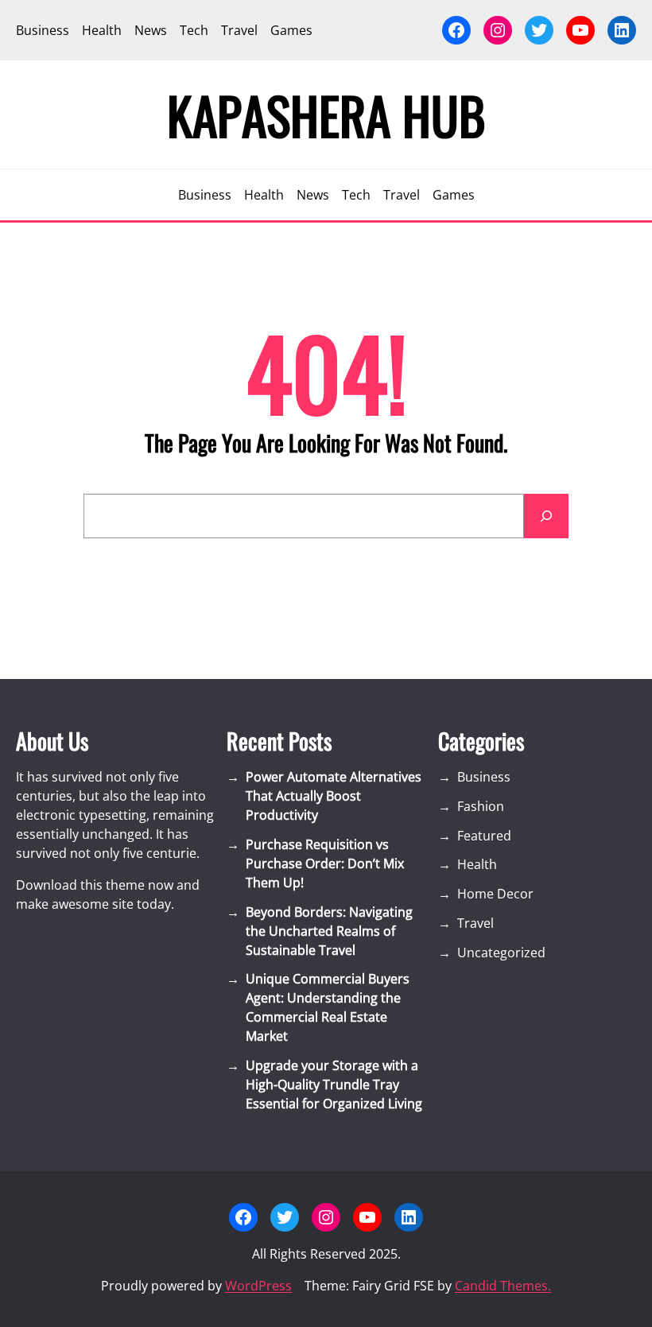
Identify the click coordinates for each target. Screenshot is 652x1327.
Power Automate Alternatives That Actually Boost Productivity (333, 796)
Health (477, 864)
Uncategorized (501, 952)
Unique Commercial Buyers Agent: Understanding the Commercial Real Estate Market (327, 1007)
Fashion (480, 806)
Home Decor (495, 893)
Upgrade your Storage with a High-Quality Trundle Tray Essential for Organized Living (334, 1084)
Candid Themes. (503, 1285)
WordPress (258, 1285)
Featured (484, 835)
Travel (475, 923)
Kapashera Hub (326, 114)
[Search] (546, 516)
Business (483, 777)
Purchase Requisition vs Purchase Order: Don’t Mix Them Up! (325, 863)
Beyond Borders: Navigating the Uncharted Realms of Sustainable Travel (329, 931)
